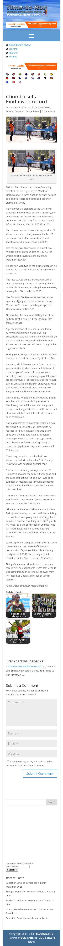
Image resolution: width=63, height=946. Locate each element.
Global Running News (20, 44)
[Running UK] (32, 74)
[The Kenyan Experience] (51, 78)
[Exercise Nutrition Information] (7, 52)
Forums (13, 56)
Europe (9, 111)
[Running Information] (7, 74)
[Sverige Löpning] (26, 78)
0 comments (48, 111)
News (36, 111)
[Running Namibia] (20, 82)
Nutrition (13, 52)
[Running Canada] (39, 74)
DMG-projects (29, 937)
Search (51, 802)
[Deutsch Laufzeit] (7, 78)
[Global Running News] (7, 44)
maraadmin (15, 107)
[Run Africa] (45, 78)
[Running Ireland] (45, 74)
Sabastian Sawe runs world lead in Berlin (27, 918)
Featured (19, 111)
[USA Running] (13, 74)
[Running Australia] (38, 78)
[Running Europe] (7, 82)
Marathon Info (44, 933)
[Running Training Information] (7, 56)
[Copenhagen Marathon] (13, 78)
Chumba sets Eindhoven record (24, 666)
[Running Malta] (13, 82)
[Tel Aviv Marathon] (32, 78)
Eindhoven (45, 107)
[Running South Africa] (20, 74)
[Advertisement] (26, 838)
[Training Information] (7, 48)
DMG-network (47, 937)
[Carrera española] (51, 74)
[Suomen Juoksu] (20, 78)
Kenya (28, 111)
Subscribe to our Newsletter (20, 863)
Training (13, 48)
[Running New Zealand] (26, 74)
